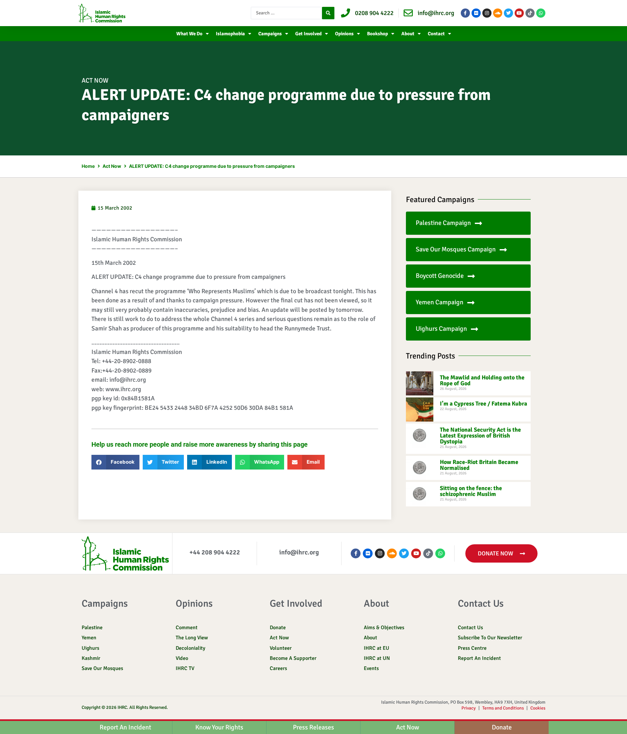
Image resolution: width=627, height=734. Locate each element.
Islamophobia (230, 34)
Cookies (537, 708)
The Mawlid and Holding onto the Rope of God (482, 380)
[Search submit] (328, 13)
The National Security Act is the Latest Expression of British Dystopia (480, 435)
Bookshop (377, 34)
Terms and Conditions (503, 708)
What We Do (189, 34)
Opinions (344, 34)
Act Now (95, 80)
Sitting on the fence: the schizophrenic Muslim (471, 491)
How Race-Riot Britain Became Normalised (479, 464)
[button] (115, 462)
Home (88, 166)
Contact (436, 34)
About (407, 34)
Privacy (468, 708)
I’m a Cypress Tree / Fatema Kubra (483, 403)
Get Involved (308, 34)
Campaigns (270, 34)
